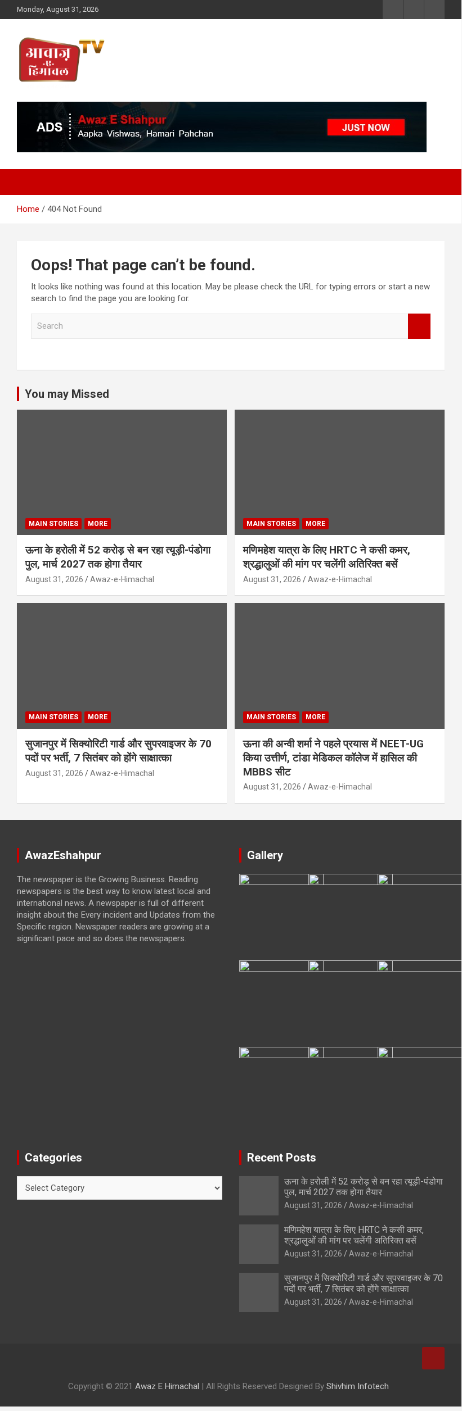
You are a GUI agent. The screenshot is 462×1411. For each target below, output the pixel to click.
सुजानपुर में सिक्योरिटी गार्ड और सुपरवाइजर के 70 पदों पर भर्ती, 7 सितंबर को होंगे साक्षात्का (118, 750)
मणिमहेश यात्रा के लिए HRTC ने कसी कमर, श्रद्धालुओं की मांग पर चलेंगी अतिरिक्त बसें (326, 556)
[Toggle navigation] (31, 182)
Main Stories (53, 524)
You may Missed (67, 394)
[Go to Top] (433, 1358)
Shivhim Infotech (357, 1386)
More (97, 524)
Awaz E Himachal (167, 1386)
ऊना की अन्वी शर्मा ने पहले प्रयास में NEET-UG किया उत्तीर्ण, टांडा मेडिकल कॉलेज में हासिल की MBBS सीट (333, 757)
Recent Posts (281, 1157)
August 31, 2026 (54, 579)
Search (419, 326)
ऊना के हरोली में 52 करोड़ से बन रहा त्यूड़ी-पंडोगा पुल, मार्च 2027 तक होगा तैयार (117, 556)
